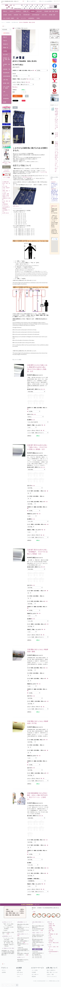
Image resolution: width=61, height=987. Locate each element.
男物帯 (50, 927)
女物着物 (33, 11)
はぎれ (50, 937)
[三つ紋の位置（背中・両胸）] (41, 402)
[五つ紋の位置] (41, 396)
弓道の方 (11, 11)
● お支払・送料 (5, 193)
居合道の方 (18, 11)
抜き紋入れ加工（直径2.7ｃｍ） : (35, 389)
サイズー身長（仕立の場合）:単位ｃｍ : (36, 501)
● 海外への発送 (5, 195)
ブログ (18, 976)
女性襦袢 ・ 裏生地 (7, 14)
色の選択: (29, 862)
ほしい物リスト (35, 974)
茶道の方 (5, 11)
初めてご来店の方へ (51, 970)
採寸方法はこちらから (27, 177)
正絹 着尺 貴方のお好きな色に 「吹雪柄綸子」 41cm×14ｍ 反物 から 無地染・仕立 (37, 552)
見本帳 (38, 18)
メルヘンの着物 (6, 177)
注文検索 (34, 972)
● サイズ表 (4, 186)
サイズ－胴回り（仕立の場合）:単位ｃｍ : (36, 524)
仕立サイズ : (30, 414)
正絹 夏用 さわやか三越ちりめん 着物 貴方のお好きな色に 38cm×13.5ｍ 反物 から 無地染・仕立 (37, 368)
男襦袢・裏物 (52, 925)
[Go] (17, 985)
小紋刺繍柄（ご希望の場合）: (33, 878)
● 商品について (5, 196)
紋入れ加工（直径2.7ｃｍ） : (34, 815)
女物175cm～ (5, 162)
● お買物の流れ (5, 181)
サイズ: (14, 73)
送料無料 (51, 941)
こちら (27, 943)
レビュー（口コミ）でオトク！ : (20, 82)
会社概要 (19, 970)
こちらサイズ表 (43, 172)
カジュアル (23, 18)
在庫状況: (15, 89)
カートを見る (35, 970)
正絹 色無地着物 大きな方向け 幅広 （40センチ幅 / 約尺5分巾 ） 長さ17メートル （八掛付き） (37, 796)
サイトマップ (20, 974)
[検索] (10, 30)
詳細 (34, 911)
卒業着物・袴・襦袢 (53, 934)
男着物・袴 (25, 11)
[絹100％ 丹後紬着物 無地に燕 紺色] (26, 42)
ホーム (3, 22)
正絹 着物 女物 (15, 22)
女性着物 (51, 929)
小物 (17, 18)
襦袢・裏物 (51, 930)
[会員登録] (54, 42)
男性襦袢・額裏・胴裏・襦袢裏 (51, 11)
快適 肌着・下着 (17, 14)
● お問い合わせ (5, 213)
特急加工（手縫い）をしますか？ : (21, 79)
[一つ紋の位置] (30, 396)
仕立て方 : (30, 485)
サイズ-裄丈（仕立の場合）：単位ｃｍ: (35, 496)
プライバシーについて (52, 976)
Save (24, 100)
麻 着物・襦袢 (52, 14)
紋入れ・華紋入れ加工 (54, 942)
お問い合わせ (16, 206)
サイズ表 (51, 950)
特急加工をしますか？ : (32, 513)
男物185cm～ (7, 163)
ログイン (4, 970)
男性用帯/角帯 (26, 14)
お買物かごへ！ (17, 96)
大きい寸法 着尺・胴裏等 (8, 18)
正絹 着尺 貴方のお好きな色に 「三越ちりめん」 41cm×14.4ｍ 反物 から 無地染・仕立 (37, 447)
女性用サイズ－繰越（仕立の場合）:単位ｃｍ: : (23, 70)
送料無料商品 (31, 18)
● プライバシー (5, 205)
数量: (14, 92)
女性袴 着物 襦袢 (35, 14)
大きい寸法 (51, 939)
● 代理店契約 (5, 204)
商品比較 (34, 976)
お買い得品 (44, 14)
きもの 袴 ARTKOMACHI (6, 170)
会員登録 (4, 972)
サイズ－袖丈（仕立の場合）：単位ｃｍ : (36, 873)
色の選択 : (30, 419)
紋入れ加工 (39, 11)
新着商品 (8, 33)
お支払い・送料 (50, 974)
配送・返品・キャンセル (52, 972)
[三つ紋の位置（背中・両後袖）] (35, 396)
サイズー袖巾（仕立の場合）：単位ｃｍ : (36, 491)
